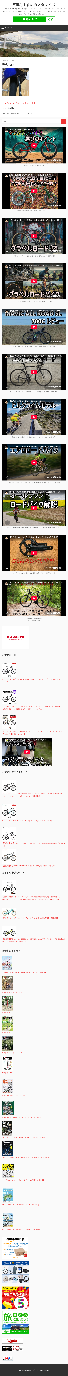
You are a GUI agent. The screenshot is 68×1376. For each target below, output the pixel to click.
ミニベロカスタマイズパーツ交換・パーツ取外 (19, 103)
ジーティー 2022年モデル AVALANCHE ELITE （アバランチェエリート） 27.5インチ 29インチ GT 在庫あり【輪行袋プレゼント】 (33, 732)
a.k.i (13, 60)
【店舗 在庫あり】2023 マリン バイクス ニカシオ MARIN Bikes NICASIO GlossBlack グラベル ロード (33, 844)
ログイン (22, 113)
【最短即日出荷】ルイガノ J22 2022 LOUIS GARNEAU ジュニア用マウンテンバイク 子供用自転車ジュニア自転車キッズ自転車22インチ (33, 940)
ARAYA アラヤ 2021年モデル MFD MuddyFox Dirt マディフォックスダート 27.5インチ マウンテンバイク (33, 680)
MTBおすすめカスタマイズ (34, 4)
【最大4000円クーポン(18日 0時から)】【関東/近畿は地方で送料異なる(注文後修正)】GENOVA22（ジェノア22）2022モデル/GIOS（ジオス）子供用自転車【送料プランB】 (31, 898)
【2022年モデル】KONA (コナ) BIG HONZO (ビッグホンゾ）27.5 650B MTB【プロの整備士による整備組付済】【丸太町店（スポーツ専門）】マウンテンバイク (33, 707)
